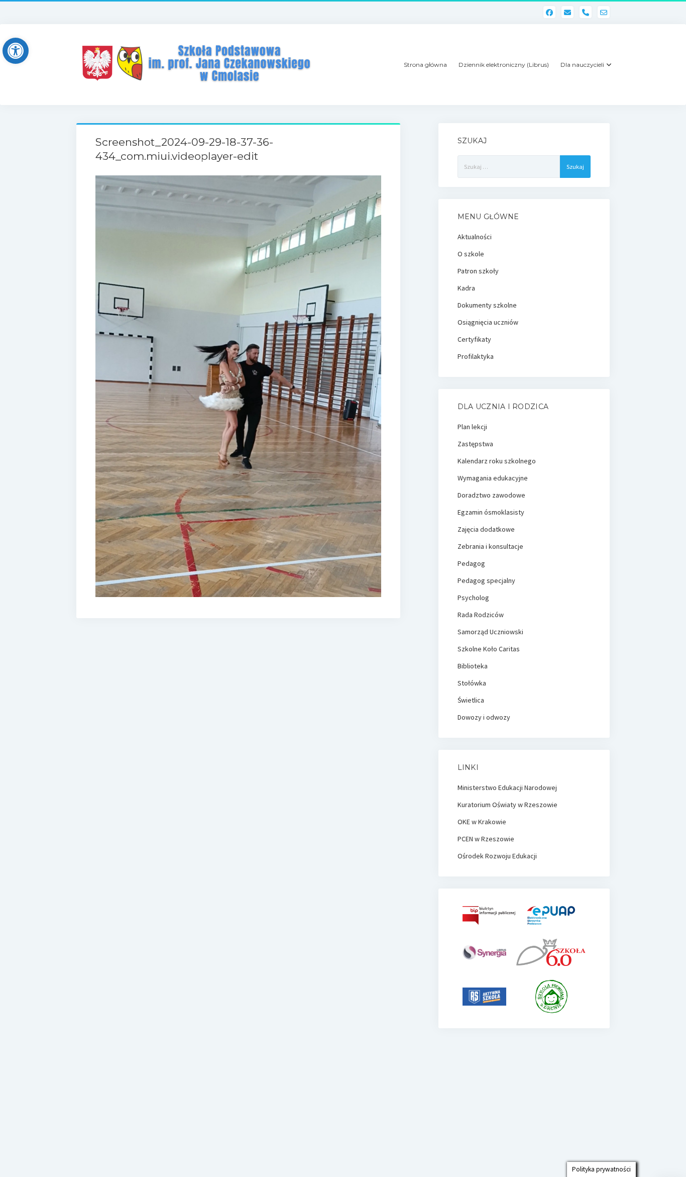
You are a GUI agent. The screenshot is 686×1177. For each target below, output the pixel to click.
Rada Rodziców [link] (481, 614)
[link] (16, 51)
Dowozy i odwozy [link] (484, 717)
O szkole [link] (471, 253)
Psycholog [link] (473, 597)
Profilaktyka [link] (476, 356)
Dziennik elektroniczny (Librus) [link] (504, 64)
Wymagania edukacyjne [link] (493, 477)
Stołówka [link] (472, 683)
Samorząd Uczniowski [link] (490, 631)
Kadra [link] (466, 287)
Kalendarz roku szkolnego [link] (497, 460)
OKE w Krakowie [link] (482, 821)
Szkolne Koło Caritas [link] (489, 648)
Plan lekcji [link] (472, 426)
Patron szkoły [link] (478, 270)
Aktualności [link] (475, 236)
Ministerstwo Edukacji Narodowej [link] (507, 787)
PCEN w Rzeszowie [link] (486, 838)
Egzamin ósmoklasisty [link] (491, 512)
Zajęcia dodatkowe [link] (486, 529)
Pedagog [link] (471, 563)
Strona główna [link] (425, 64)
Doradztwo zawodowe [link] (491, 495)
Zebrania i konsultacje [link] (490, 546)
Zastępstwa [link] (475, 443)
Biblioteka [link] (473, 665)
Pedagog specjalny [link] (486, 580)
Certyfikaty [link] (474, 339)
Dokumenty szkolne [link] (487, 305)
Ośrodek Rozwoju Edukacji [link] (497, 855)
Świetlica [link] (471, 700)
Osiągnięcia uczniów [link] (488, 322)
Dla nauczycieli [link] (582, 64)
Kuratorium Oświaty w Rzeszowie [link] (507, 804)
